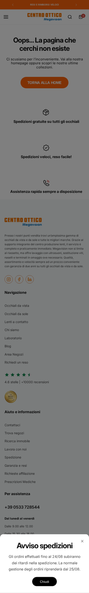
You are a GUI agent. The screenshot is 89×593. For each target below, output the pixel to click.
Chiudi (44, 581)
